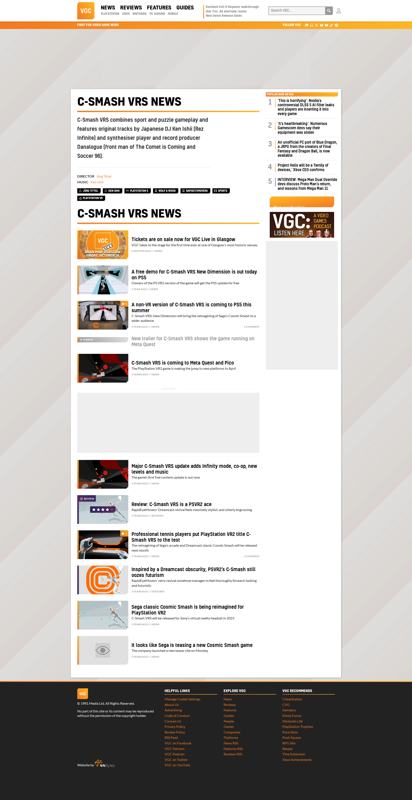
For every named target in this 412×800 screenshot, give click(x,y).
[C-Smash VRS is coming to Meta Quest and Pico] (102, 368)
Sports (222, 191)
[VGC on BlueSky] (321, 25)
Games (229, 726)
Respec (287, 749)
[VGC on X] (316, 25)
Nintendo (140, 13)
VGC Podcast (175, 754)
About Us (172, 705)
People (229, 721)
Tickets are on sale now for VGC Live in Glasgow (183, 239)
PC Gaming (157, 13)
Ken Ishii (182, 129)
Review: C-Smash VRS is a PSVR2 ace (172, 504)
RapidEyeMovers (197, 191)
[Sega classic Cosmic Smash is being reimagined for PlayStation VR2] (102, 615)
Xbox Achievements (297, 759)
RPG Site (288, 743)
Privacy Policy (175, 726)
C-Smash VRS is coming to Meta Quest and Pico (183, 363)
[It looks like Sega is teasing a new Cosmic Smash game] (102, 650)
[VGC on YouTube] (326, 25)
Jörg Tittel (103, 176)
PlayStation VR (93, 198)
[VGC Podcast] (311, 25)
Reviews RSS (233, 754)
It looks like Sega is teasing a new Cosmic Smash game (192, 645)
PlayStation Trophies (297, 726)
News (108, 8)
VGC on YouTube (177, 765)
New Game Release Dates (224, 15)
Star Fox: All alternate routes (226, 11)
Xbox (126, 13)
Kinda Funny (291, 715)
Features (159, 8)
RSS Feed (171, 737)
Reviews (131, 8)
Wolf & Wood (167, 191)
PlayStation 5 (139, 191)
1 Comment (251, 326)
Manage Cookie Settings (182, 699)
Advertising (173, 710)
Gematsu (289, 710)
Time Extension (293, 754)
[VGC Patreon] (306, 25)
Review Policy (175, 732)
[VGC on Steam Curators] (336, 25)
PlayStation (110, 13)
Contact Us (173, 721)
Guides (185, 8)
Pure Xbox (290, 732)
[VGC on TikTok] (331, 25)
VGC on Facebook (178, 743)
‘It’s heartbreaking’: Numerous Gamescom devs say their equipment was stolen (302, 128)
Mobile (173, 13)
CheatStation (292, 699)
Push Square (291, 737)
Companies (232, 732)
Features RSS (233, 749)
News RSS (231, 743)
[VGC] (85, 10)
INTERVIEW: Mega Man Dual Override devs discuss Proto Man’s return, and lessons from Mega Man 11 (307, 184)
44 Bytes (105, 763)
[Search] (329, 10)
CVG (286, 705)
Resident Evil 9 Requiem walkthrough (232, 7)
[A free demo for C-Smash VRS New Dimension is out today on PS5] (102, 280)
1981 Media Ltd (92, 703)
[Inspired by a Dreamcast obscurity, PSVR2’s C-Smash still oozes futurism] (102, 580)
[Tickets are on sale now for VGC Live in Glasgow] (102, 244)
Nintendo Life (292, 721)
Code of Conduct (177, 715)
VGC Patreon (175, 749)
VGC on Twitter (176, 759)
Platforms (231, 737)
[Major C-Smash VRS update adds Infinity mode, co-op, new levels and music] (102, 474)
